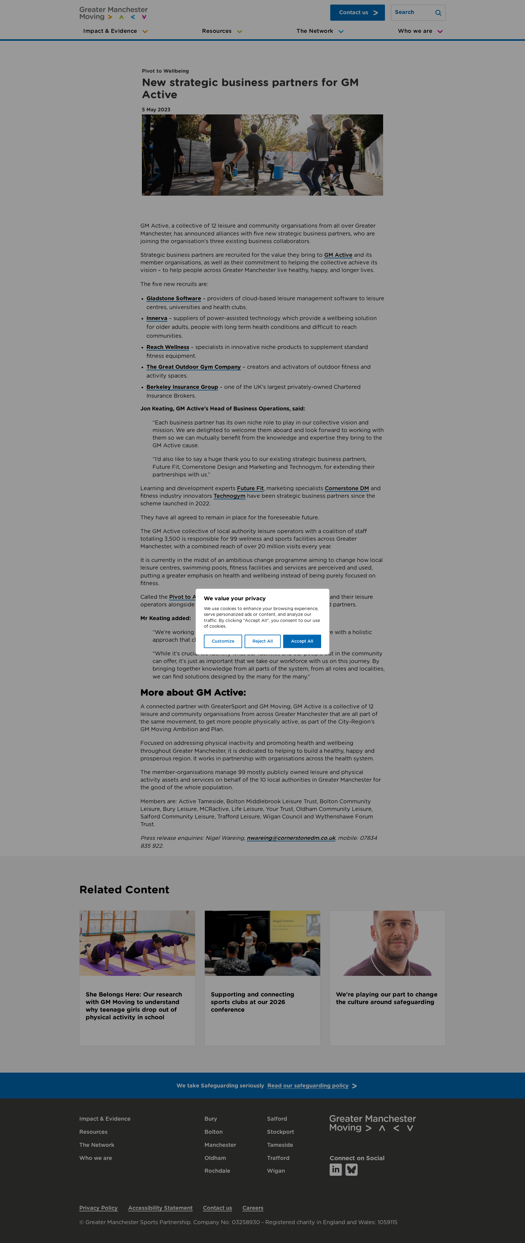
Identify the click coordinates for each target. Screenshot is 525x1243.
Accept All (302, 641)
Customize (223, 641)
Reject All (262, 641)
